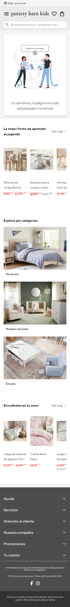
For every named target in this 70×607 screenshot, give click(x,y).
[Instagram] (38, 583)
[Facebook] (31, 583)
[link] (15, 168)
